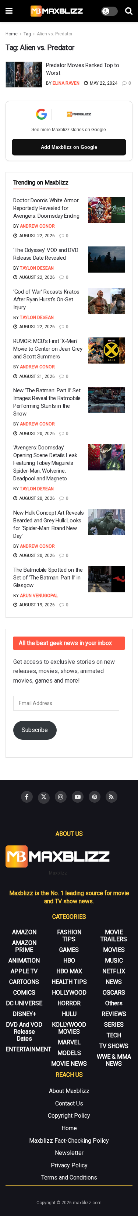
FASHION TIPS (69, 936)
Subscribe (35, 729)
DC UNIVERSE (24, 1003)
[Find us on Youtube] (78, 797)
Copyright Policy (69, 1115)
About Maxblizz (69, 1090)
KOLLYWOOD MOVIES (69, 1028)
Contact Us (69, 1103)
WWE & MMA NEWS (114, 1060)
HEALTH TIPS (69, 981)
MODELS (69, 1052)
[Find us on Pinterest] (94, 797)
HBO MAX (69, 971)
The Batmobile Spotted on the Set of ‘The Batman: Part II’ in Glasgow (48, 578)
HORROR (69, 1003)
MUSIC (114, 960)
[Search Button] (128, 11)
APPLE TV (24, 971)
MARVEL (69, 1042)
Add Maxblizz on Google (69, 147)
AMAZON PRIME (24, 946)
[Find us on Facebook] (27, 797)
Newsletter (69, 1152)
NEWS (114, 981)
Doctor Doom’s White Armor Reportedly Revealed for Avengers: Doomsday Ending (46, 208)
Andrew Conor (37, 226)
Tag (27, 33)
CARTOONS (24, 981)
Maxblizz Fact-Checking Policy (69, 1140)
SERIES (114, 1024)
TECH (114, 1035)
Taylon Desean (37, 268)
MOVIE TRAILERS (113, 936)
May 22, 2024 (103, 83)
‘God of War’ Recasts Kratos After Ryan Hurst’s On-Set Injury (46, 299)
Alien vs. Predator (54, 33)
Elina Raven (66, 83)
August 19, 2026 (36, 604)
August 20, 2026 (36, 433)
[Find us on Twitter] (44, 798)
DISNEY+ (24, 1013)
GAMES (69, 949)
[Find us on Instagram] (61, 797)
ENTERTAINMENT (28, 1049)
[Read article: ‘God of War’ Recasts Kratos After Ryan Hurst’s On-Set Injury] (106, 301)
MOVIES (114, 949)
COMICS (24, 992)
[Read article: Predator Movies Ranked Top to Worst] (24, 75)
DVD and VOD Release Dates (24, 1031)
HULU (69, 1013)
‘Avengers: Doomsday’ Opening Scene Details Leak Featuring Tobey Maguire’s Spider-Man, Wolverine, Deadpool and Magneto (45, 463)
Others (114, 1003)
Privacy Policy (69, 1165)
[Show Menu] (9, 11)
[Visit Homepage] (57, 11)
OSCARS (114, 992)
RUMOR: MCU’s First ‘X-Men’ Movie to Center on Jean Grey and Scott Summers (47, 349)
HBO (69, 960)
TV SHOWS (113, 1045)
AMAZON (24, 932)
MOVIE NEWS (69, 1063)
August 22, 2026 (36, 235)
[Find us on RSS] (111, 797)
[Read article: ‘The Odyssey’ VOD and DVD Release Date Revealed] (106, 259)
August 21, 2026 (36, 376)
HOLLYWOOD (69, 992)
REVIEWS (114, 1013)
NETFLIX (113, 971)
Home (12, 33)
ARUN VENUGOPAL (39, 595)
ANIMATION (24, 960)
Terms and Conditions (69, 1177)
